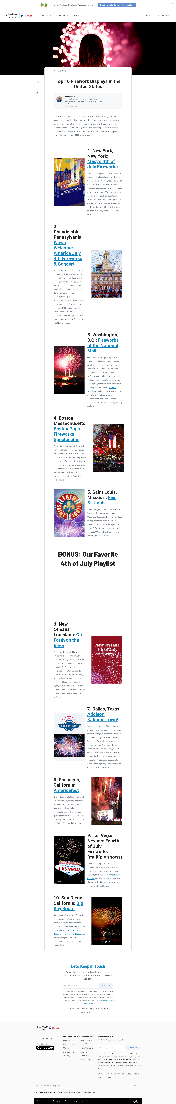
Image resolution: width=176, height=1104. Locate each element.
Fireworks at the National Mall (103, 346)
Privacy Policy (136, 1086)
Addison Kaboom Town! (102, 717)
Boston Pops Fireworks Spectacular (67, 434)
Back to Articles (61, 71)
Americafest (66, 790)
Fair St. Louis (101, 500)
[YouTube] (47, 1039)
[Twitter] (40, 1039)
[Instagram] (51, 1039)
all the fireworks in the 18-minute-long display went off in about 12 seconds (69, 930)
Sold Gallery (86, 1059)
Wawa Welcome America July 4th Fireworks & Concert (68, 253)
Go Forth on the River (68, 640)
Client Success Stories (67, 15)
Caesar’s (90, 878)
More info (109, 1101)
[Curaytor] (45, 1049)
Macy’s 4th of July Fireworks (102, 164)
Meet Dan (46, 15)
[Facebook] (36, 1039)
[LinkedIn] (43, 1039)
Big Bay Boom (68, 906)
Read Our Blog (87, 1048)
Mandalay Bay (114, 874)
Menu (148, 15)
